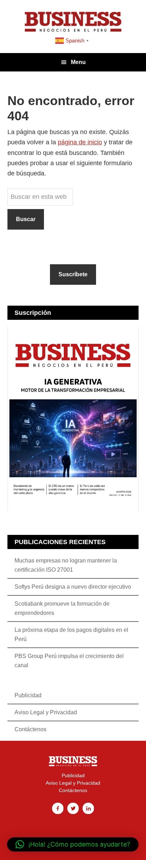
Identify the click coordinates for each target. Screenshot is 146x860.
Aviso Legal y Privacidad (46, 712)
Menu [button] (78, 62)
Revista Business (73, 21)
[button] (73, 844)
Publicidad (28, 695)
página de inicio (80, 142)
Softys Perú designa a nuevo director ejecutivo (73, 587)
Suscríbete (73, 274)
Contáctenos (30, 729)
